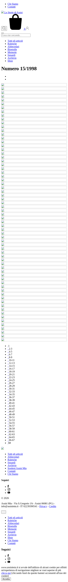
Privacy (43, 506)
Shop (10, 60)
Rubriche (12, 43)
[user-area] (27, 29)
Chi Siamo (13, 4)
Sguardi (11, 55)
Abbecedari (13, 46)
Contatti (11, 6)
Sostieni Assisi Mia (17, 468)
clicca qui (6, 573)
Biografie (12, 49)
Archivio (12, 58)
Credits (52, 506)
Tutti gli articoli (15, 40)
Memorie (12, 52)
